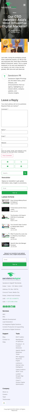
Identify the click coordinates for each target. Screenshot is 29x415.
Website (3, 142)
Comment (4, 109)
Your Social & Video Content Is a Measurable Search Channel (18, 226)
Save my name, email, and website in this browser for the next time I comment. (13, 151)
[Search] (25, 173)
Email (3, 136)
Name (3, 129)
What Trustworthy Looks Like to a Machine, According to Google (18, 235)
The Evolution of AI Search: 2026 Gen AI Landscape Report (18, 217)
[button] (7, 162)
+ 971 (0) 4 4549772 (12, 298)
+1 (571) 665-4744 (11, 301)
